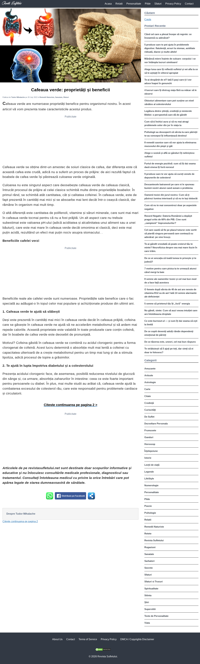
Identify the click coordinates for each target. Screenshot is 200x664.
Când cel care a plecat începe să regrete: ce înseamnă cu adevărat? (168, 36)
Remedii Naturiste (154, 526)
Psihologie (150, 512)
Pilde (148, 3)
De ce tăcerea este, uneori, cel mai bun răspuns (170, 341)
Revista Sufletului (154, 540)
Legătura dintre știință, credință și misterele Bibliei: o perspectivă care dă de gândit (168, 113)
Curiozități (150, 409)
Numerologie (151, 485)
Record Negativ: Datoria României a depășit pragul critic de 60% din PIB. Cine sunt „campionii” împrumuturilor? (168, 219)
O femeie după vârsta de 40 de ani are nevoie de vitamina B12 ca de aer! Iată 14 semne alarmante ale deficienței (170, 293)
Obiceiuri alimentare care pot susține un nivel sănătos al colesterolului (169, 102)
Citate (147, 396)
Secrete (148, 567)
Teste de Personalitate (156, 616)
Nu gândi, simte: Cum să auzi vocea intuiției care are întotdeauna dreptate (170, 312)
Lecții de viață (151, 464)
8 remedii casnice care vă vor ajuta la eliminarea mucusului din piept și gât (170, 144)
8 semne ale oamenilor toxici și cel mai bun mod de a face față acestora (170, 281)
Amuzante (149, 368)
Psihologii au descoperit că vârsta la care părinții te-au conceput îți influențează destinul (170, 134)
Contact (189, 3)
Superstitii (150, 609)
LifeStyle (149, 478)
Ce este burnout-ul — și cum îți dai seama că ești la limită (170, 323)
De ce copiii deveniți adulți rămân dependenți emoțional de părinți (168, 333)
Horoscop (149, 444)
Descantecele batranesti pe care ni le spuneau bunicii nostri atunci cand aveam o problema (169, 186)
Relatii (119, 3)
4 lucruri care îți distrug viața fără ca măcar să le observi (170, 92)
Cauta (147, 19)
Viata (147, 622)
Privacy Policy (173, 3)
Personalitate (133, 3)
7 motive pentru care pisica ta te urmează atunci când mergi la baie (170, 270)
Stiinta (147, 595)
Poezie (148, 506)
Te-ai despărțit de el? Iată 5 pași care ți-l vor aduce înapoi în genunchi (168, 81)
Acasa (108, 3)
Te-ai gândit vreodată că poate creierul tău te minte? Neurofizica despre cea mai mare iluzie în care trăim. (170, 247)
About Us (57, 639)
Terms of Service (88, 639)
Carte (147, 389)
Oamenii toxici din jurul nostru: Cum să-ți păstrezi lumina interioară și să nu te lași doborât (171, 196)
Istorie (147, 457)
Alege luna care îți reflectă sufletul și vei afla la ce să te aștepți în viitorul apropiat (171, 71)
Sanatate (149, 554)
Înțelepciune (151, 451)
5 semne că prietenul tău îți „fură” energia (167, 303)
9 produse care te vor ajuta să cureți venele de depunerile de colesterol (169, 176)
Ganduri (148, 437)
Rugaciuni (149, 547)
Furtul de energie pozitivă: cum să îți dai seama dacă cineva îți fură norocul (170, 165)
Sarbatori (149, 561)
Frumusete (150, 430)
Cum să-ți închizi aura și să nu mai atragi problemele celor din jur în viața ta (166, 123)
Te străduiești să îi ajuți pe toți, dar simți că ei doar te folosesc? (168, 350)
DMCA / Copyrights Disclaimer (137, 639)
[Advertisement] (70, 141)
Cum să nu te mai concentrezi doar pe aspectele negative (170, 207)
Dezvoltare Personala (156, 423)
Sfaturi (158, 3)
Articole (148, 375)
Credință (149, 403)
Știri (146, 602)
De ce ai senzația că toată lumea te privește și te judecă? (170, 260)
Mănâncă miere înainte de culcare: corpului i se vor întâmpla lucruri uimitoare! (170, 60)
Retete (147, 533)
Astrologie (150, 382)
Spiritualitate (151, 588)
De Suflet (149, 416)
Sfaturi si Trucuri (153, 581)
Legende (149, 471)
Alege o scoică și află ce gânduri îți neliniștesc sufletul (169, 155)
